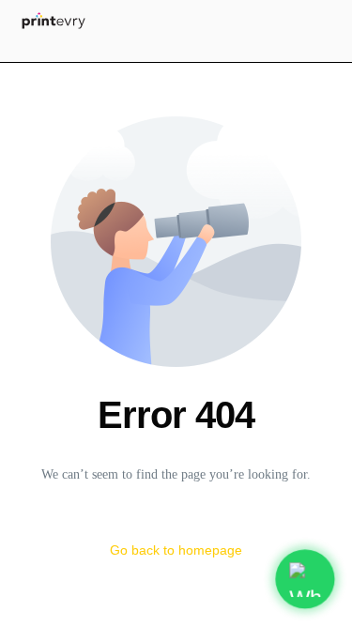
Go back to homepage (176, 549)
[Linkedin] (212, 50)
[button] (317, 19)
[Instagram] (141, 50)
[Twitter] (165, 50)
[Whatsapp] (188, 50)
